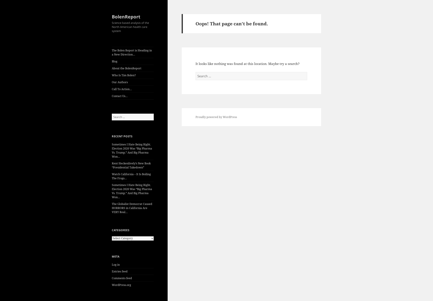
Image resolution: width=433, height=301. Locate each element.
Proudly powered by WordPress (216, 117)
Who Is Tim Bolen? (124, 75)
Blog (114, 61)
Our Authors (120, 82)
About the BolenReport (126, 68)
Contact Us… (120, 96)
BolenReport (126, 17)
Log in (116, 265)
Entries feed (120, 271)
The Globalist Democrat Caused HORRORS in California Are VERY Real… (132, 208)
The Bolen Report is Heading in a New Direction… (132, 52)
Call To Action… (122, 89)
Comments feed (122, 278)
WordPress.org (121, 285)
